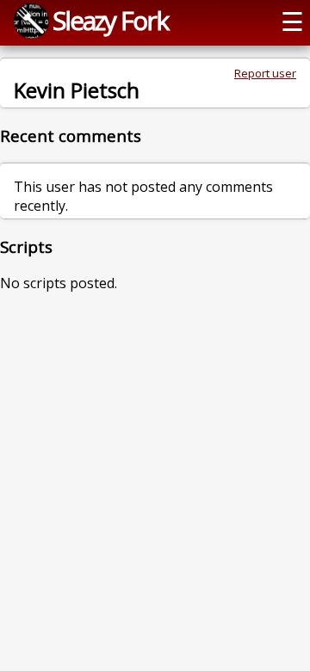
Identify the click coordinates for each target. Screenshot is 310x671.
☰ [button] (292, 21)
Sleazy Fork (110, 20)
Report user (265, 73)
